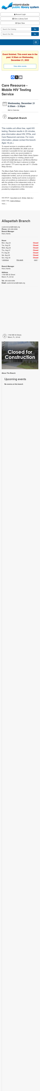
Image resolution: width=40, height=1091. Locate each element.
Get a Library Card (21, 19)
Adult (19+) (30, 198)
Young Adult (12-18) (15, 198)
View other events (20, 66)
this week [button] (20, 260)
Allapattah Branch (17, 117)
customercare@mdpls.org (11, 227)
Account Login (20, 14)
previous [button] (5, 260)
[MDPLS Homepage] (20, 6)
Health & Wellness (15, 201)
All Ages (24, 198)
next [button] (35, 260)
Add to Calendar (13, 110)
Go (35, 29)
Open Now (21, 23)
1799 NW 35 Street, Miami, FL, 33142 (15, 336)
